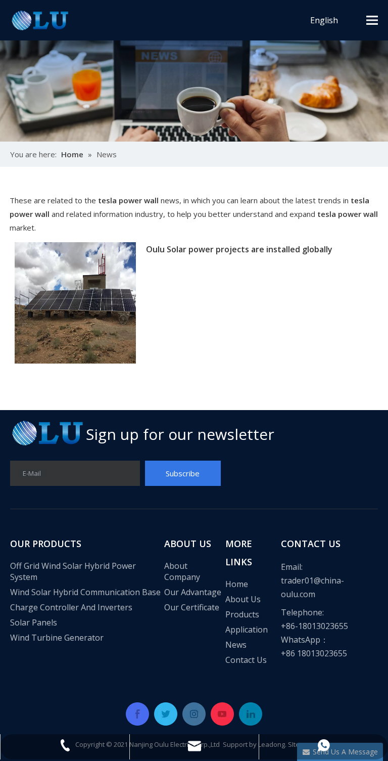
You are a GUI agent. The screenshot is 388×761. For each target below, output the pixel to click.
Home (236, 584)
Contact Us (246, 659)
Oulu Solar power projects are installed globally (239, 249)
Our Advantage (192, 592)
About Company (182, 571)
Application (246, 629)
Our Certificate (191, 607)
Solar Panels (33, 622)
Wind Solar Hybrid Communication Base (85, 592)
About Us (243, 599)
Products (242, 614)
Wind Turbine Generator (57, 637)
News (236, 644)
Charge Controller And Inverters (71, 607)
